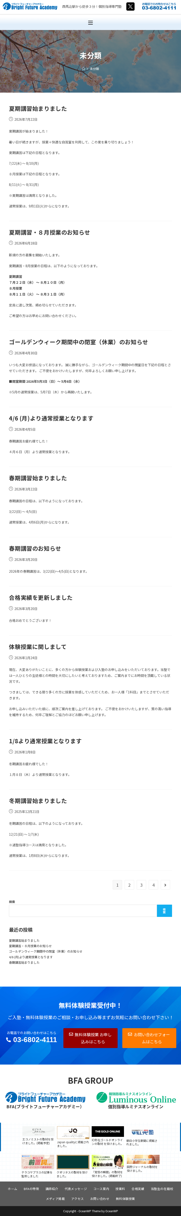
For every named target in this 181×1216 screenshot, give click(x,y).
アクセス (77, 1198)
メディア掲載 (55, 1198)
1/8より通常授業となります (45, 741)
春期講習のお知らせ (35, 548)
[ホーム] (83, 68)
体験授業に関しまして (38, 646)
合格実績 (138, 1188)
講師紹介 (51, 1188)
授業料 (120, 1188)
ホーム (12, 1188)
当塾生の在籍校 (162, 1188)
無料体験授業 (125, 1198)
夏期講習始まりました (38, 108)
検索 (12, 901)
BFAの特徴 (31, 1188)
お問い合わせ (100, 1198)
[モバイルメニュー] (90, 22)
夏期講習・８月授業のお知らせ (49, 232)
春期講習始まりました (38, 478)
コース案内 (101, 1188)
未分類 (94, 68)
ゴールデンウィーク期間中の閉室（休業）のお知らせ (78, 342)
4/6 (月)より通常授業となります (51, 418)
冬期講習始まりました (38, 800)
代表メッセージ (76, 1188)
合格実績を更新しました (41, 597)
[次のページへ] (165, 884)
